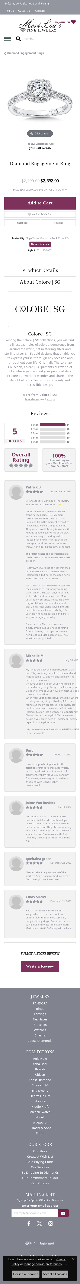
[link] (26, 3)
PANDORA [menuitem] (40, 1003)
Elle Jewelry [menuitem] (40, 1091)
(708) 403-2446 (40, 148)
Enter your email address (40, 1206)
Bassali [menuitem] (40, 1069)
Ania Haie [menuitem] (40, 1059)
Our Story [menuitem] (40, 1151)
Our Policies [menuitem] (40, 1183)
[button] (39, 11)
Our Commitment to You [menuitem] (40, 1178)
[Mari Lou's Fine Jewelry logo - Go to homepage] (40, 26)
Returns (58, 222)
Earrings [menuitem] (40, 1014)
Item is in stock (40, 244)
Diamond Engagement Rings (25, 53)
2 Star (34, 437)
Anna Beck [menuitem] (40, 1064)
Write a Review (40, 966)
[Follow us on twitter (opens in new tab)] (39, 1223)
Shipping (22, 222)
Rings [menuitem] (40, 1009)
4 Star (34, 429)
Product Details (40, 270)
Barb (29, 750)
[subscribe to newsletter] (62, 1213)
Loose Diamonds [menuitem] (40, 1041)
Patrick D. (33, 487)
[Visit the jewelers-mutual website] (47, 1243)
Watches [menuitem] (40, 1030)
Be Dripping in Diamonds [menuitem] (40, 1172)
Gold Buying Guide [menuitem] (40, 1162)
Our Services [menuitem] (40, 1167)
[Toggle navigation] (8, 39)
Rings (51, 399)
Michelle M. (35, 656)
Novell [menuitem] (40, 1117)
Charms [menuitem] (40, 1035)
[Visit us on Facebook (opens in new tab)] (29, 1223)
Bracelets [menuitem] (40, 1025)
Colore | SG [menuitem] (40, 1085)
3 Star (34, 433)
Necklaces (32, 399)
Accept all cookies (55, 1274)
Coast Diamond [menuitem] (40, 1080)
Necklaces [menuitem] (40, 1019)
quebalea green (38, 859)
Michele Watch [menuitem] (40, 1112)
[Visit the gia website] (30, 1243)
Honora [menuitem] (40, 1101)
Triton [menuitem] (40, 1133)
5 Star (34, 425)
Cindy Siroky (36, 897)
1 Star (34, 442)
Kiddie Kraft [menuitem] (40, 1107)
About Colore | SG (40, 282)
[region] (40, 103)
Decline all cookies (25, 1274)
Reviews (40, 414)
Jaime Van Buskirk (40, 803)
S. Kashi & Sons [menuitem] (40, 1128)
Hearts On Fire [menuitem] (40, 1096)
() (68, 425)
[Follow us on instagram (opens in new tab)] (50, 1223)
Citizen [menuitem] (40, 1075)
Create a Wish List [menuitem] (40, 1156)
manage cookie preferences (43, 1264)
